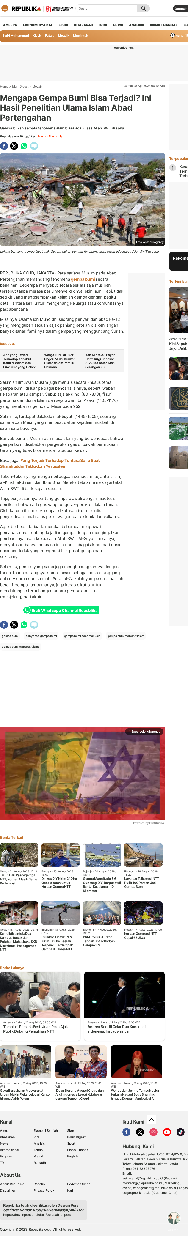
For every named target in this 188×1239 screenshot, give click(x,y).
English (72, 1156)
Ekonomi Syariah (38, 25)
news (118, 25)
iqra (103, 25)
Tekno (38, 1150)
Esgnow (6, 1156)
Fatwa (49, 35)
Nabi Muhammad (16, 35)
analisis (136, 25)
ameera (10, 25)
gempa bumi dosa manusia (82, 636)
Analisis (39, 1143)
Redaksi (40, 1184)
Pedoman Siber (78, 1184)
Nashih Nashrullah (51, 136)
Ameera (5, 1130)
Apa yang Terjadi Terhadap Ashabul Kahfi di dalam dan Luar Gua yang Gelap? (20, 361)
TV (2, 1163)
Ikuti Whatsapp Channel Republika (64, 610)
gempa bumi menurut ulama (20, 646)
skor (63, 25)
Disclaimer (7, 1190)
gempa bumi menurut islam (125, 636)
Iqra (36, 1137)
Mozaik (63, 35)
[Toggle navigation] (5, 8)
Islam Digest (20, 86)
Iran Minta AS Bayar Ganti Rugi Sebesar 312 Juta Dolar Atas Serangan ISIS (100, 361)
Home (4, 86)
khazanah (83, 25)
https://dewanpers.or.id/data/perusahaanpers (37, 1215)
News (4, 1143)
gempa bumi (83, 279)
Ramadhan (41, 1163)
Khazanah (7, 1137)
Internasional (9, 1150)
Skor (70, 1130)
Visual (38, 1156)
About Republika (12, 1184)
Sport (71, 1143)
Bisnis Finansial (163, 25)
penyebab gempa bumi (41, 636)
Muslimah (80, 35)
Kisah (37, 35)
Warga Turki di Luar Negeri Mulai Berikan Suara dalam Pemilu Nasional (60, 361)
